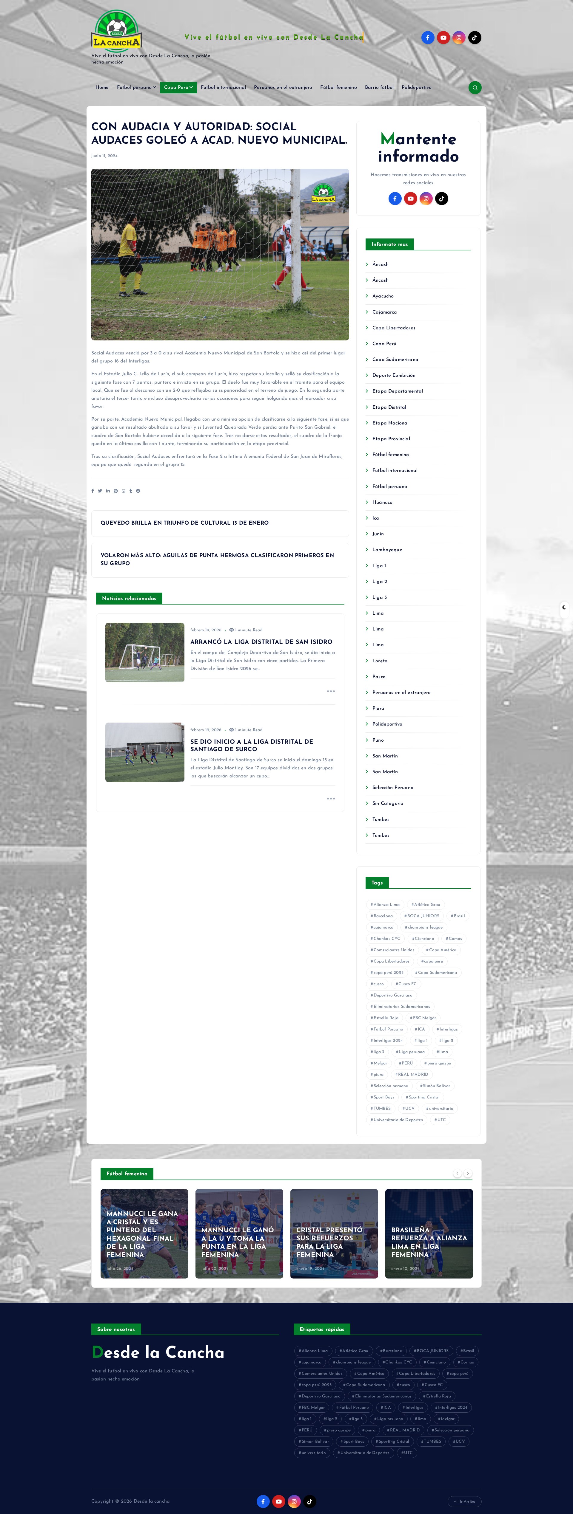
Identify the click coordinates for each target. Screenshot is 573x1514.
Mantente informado (418, 149)
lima (443, 1052)
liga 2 (447, 1041)
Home (102, 87)
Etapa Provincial (391, 439)
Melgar (380, 1063)
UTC (442, 1120)
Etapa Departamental (397, 391)
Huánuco (382, 502)
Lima (378, 613)
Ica (375, 518)
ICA (421, 1029)
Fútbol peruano (134, 87)
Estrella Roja (386, 1018)
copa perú (433, 961)
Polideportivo (417, 87)
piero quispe (439, 1063)
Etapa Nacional (390, 423)
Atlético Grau (427, 905)
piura (379, 1075)
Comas (455, 939)
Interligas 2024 (388, 1041)
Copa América (443, 950)
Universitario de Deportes (398, 1120)
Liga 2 (379, 581)
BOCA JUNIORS (423, 916)
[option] (144, 1234)
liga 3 (379, 1052)
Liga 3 (379, 597)
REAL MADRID (413, 1075)
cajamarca (383, 927)
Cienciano (424, 939)
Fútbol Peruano (388, 1029)
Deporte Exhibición (393, 375)
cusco (379, 984)
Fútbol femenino (338, 87)
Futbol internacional (223, 87)
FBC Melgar (424, 1018)
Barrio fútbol (379, 87)
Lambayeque (387, 550)
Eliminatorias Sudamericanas (402, 1007)
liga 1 (423, 1041)
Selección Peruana (393, 787)
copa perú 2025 (388, 973)
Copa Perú (176, 87)
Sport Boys (384, 1097)
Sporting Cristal (424, 1097)
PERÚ (407, 1063)
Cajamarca (384, 312)
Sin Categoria (387, 803)
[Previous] (457, 1173)
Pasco (379, 677)
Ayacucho (383, 296)
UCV (409, 1109)
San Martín (385, 756)
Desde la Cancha (158, 1354)
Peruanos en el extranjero (283, 87)
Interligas (449, 1029)
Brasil (459, 916)
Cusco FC (407, 984)
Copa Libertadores (393, 328)
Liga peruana (412, 1052)
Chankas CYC (387, 939)
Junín (378, 534)
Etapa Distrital (389, 407)
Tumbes (380, 819)
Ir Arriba (467, 1502)
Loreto (379, 661)
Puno (378, 740)
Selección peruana (391, 1086)
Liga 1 (379, 566)
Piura (378, 708)
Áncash (380, 264)
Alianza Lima (387, 905)
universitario (441, 1109)
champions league (425, 927)
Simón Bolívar (436, 1086)
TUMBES (382, 1109)
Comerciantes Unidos (394, 950)
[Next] (467, 1173)
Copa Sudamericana (395, 359)
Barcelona (383, 916)
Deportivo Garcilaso (393, 995)
